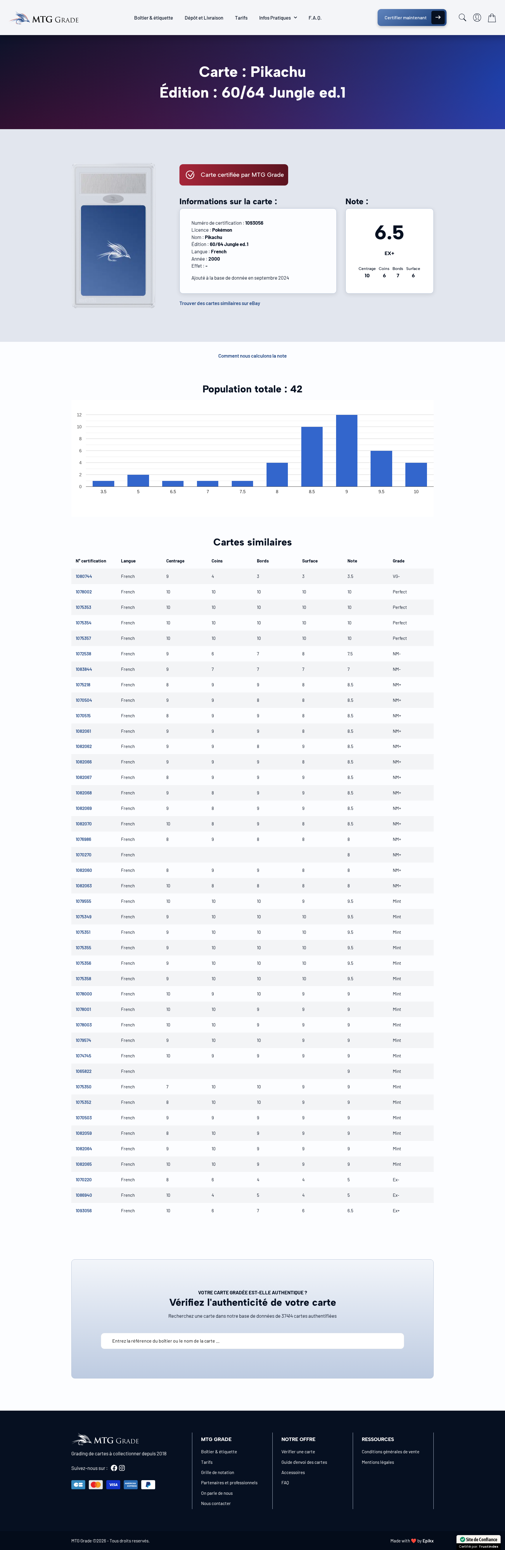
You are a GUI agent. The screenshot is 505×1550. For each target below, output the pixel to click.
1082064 (84, 1148)
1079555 (83, 901)
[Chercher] (462, 17)
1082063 (84, 885)
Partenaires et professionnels (229, 1482)
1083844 (84, 669)
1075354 (83, 622)
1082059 (84, 1133)
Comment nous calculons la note (252, 356)
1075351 (83, 932)
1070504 (84, 700)
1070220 (84, 1179)
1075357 (83, 638)
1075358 (83, 978)
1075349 (83, 916)
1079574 (83, 1040)
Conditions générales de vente (390, 1451)
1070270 (83, 854)
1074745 (83, 1055)
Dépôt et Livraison (204, 17)
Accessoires (293, 1472)
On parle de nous (217, 1493)
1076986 (83, 839)
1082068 (84, 792)
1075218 (83, 684)
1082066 (84, 761)
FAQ (285, 1482)
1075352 (83, 1102)
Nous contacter (216, 1503)
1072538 (83, 653)
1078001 (83, 1009)
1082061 (83, 731)
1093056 (84, 1210)
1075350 (83, 1086)
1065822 (83, 1071)
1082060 (84, 870)
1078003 (84, 1024)
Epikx (428, 1540)
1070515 (83, 715)
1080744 (84, 576)
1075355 (83, 947)
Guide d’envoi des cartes (304, 1462)
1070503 (84, 1117)
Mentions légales (378, 1462)
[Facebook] (114, 1468)
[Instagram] (122, 1468)
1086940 (84, 1195)
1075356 (83, 963)
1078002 (84, 591)
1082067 (83, 777)
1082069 (84, 808)
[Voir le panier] (491, 17)
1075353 (83, 607)
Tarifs (241, 17)
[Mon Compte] (477, 17)
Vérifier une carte (298, 1451)
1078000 (84, 993)
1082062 (84, 746)
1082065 (84, 1164)
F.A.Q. (315, 17)
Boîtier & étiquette (153, 17)
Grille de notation (217, 1472)
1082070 (84, 823)
